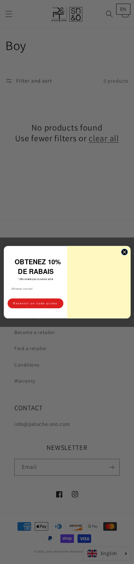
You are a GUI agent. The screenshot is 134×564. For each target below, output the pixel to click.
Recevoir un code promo (35, 304)
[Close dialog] (124, 240)
